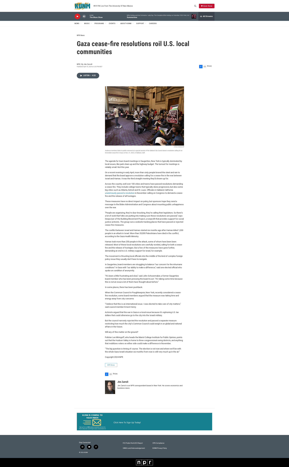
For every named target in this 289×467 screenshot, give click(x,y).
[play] (77, 16)
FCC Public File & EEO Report (133, 443)
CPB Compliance (158, 443)
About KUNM (125, 23)
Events (112, 23)
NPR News (81, 35)
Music (87, 23)
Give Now (207, 6)
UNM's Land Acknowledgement (134, 448)
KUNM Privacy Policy (160, 448)
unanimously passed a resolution (120, 193)
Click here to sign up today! (127, 422)
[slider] (87, 16)
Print (209, 66)
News (77, 23)
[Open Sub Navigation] (81, 23)
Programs (99, 23)
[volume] (84, 16)
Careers (153, 23)
